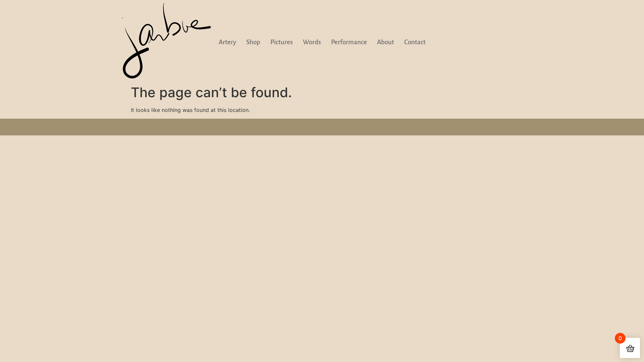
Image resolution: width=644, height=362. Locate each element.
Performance (349, 42)
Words (312, 42)
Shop (253, 42)
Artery (227, 42)
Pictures (281, 42)
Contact (415, 42)
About (385, 42)
